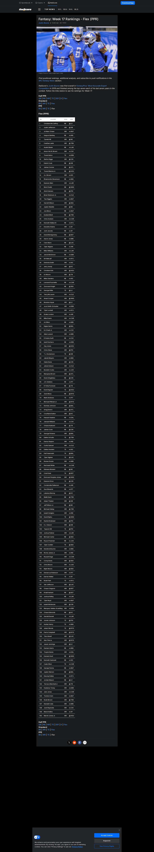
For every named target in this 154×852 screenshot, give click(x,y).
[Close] (119, 830)
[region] (77, 839)
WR (48, 98)
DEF (57, 98)
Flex (65, 98)
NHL (71, 9)
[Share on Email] (85, 742)
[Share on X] (69, 742)
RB (44, 98)
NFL (60, 9)
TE (53, 98)
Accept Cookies (107, 835)
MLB (76, 9)
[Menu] (39, 9)
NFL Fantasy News (46, 81)
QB (40, 98)
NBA (65, 9)
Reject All (106, 841)
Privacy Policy (77, 847)
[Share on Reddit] (74, 742)
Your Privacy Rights (107, 846)
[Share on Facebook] (79, 742)
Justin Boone (44, 23)
